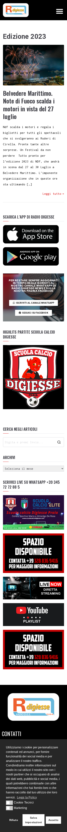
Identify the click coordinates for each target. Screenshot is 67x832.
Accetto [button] (53, 820)
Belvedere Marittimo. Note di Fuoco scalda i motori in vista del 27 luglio (29, 105)
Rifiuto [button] (13, 820)
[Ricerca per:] (33, 442)
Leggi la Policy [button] (27, 797)
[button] (59, 11)
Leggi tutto (52, 193)
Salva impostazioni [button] (33, 820)
